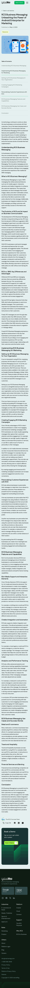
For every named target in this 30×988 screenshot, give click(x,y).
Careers (4, 953)
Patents (4, 974)
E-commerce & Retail (6, 909)
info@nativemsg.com (8, 958)
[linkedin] (18, 823)
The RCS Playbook (19, 924)
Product (4, 934)
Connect (19, 914)
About (3, 943)
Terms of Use (6, 968)
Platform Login (6, 946)
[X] (22, 823)
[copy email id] (4, 823)
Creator (18, 908)
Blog (3, 950)
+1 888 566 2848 (7, 962)
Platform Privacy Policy (9, 971)
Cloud (18, 911)
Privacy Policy (6, 965)
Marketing (5, 931)
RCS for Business (21, 934)
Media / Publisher (7, 913)
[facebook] (14, 823)
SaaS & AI (4, 922)
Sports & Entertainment (6, 917)
